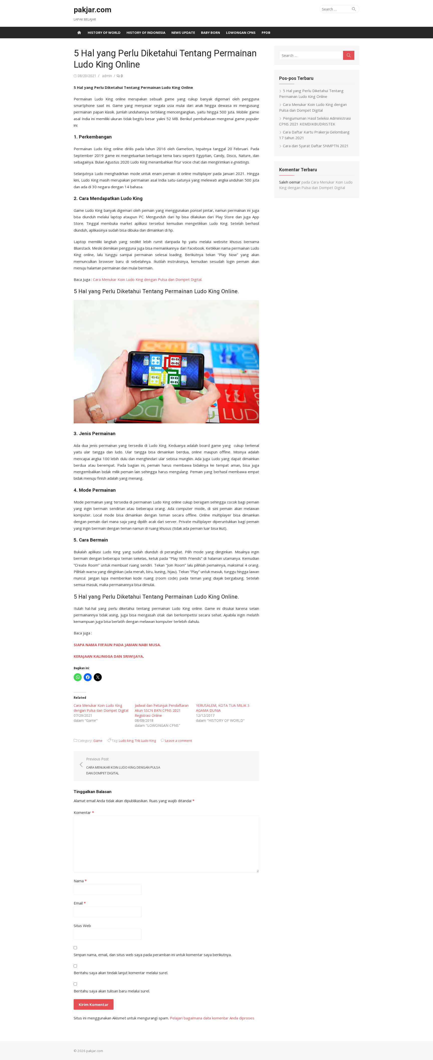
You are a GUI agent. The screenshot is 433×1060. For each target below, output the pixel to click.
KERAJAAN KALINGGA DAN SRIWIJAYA (108, 656)
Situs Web (82, 925)
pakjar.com (93, 9)
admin (107, 75)
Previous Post (123, 766)
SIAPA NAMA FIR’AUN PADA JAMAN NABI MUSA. (117, 644)
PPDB (266, 32)
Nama (80, 880)
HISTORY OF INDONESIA (146, 32)
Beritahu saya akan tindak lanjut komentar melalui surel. (121, 972)
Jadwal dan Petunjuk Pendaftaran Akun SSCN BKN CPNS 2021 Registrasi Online (162, 710)
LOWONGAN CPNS (241, 32)
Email (80, 903)
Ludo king (126, 740)
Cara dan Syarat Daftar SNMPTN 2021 (316, 145)
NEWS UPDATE (183, 32)
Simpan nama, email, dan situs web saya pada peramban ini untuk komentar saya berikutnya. (153, 954)
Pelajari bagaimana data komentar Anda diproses (212, 1017)
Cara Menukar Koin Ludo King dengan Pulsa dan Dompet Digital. (147, 279)
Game (97, 740)
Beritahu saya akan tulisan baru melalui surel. (112, 990)
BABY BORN (210, 32)
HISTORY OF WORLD (104, 32)
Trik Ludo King (145, 740)
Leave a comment (178, 740)
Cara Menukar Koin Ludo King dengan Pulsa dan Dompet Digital (101, 708)
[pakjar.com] (79, 32)
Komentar (84, 812)
